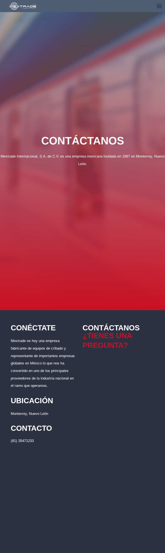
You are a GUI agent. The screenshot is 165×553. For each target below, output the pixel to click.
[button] (159, 5)
